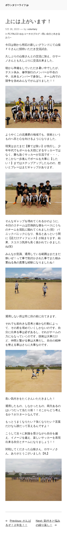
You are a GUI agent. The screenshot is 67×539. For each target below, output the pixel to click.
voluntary (32, 29)
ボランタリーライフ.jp (17, 5)
